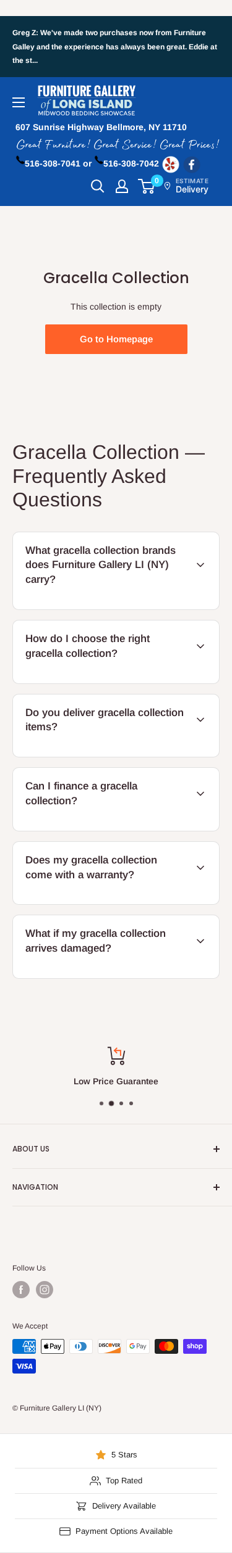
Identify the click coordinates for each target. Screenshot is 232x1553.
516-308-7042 (131, 163)
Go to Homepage (116, 339)
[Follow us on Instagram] (44, 1289)
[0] (147, 186)
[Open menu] (18, 102)
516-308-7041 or (58, 163)
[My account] (122, 186)
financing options (113, 829)
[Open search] (98, 186)
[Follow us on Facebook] (21, 1289)
